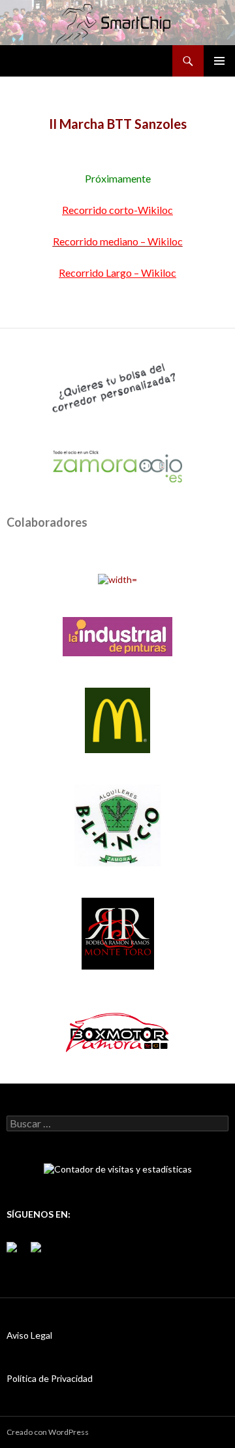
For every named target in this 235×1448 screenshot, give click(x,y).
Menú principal (219, 61)
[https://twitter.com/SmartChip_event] (41, 1252)
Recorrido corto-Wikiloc (117, 209)
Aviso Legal (29, 1335)
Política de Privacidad (50, 1378)
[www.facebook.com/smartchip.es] (17, 1252)
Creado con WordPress (48, 1432)
